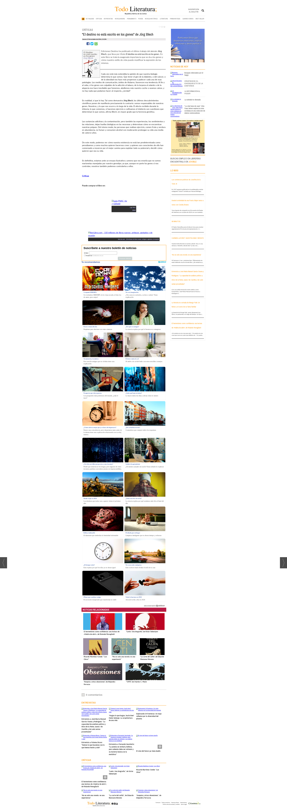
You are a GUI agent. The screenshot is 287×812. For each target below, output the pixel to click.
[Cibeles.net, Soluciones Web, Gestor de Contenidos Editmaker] (194, 803)
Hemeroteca (183, 802)
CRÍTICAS (99, 19)
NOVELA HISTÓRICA (151, 19)
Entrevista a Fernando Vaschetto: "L (121, 749)
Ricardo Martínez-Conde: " (147, 770)
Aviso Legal (184, 804)
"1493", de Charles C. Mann (136, 682)
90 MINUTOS (176, 221)
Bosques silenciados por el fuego (193, 73)
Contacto (158, 802)
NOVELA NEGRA (120, 19)
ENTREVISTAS (108, 19)
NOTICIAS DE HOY (179, 66)
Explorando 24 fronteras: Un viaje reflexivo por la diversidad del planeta (148, 716)
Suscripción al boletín (193, 10)
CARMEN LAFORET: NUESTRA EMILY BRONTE (188, 238)
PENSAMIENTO (131, 19)
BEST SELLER (200, 19)
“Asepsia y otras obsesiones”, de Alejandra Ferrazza (148, 796)
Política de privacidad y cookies (171, 804)
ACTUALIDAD (90, 19)
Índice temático (166, 802)
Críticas (85, 176)
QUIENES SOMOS (188, 19)
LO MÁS (174, 170)
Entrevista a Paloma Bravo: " (93, 745)
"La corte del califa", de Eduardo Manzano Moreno (121, 796)
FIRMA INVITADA (175, 19)
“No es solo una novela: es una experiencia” (93, 796)
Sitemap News (175, 802)
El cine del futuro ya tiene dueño (148, 751)
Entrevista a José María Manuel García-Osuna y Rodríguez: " (94, 725)
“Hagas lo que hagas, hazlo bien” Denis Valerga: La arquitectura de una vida (121, 718)
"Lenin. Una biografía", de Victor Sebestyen (142, 632)
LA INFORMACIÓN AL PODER (192, 92)
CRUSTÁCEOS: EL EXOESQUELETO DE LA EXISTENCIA (193, 83)
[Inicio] (83, 18)
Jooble (193, 161)
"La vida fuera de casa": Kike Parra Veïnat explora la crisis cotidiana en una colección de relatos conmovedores (194, 109)
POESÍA (140, 19)
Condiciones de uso (97, 255)
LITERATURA (164, 19)
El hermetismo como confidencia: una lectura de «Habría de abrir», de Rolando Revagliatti (94, 784)
